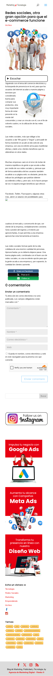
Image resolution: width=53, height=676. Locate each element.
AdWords (34, 626)
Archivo (8, 25)
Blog (20, 642)
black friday (11, 642)
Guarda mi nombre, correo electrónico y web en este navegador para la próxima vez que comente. (25, 357)
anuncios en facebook (32, 630)
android (19, 630)
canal (19, 647)
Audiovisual (31, 638)
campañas (11, 647)
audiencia (20, 638)
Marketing (9, 597)
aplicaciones (27, 634)
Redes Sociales (12, 593)
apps (36, 634)
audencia (10, 638)
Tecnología (9, 589)
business (39, 642)
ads (17, 626)
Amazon (10, 630)
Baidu (40, 638)
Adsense (25, 626)
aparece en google (13, 634)
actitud (10, 626)
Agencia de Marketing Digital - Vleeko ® (26, 672)
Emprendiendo (11, 601)
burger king (29, 642)
